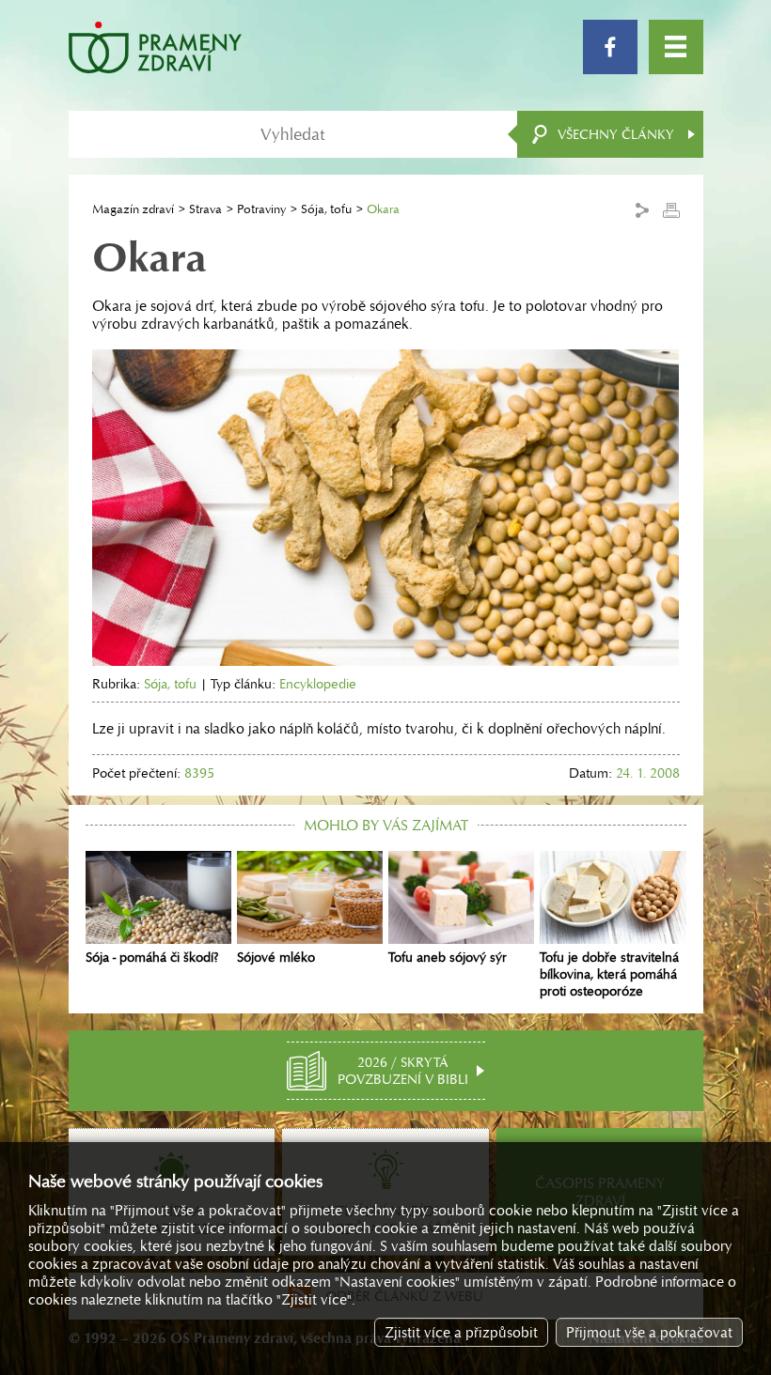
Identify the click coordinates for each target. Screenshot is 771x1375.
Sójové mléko (276, 957)
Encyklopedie (317, 683)
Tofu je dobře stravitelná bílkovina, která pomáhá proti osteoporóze (609, 974)
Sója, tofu (326, 209)
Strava (205, 209)
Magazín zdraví (133, 209)
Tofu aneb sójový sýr (447, 957)
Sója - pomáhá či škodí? (152, 957)
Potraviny (261, 209)
